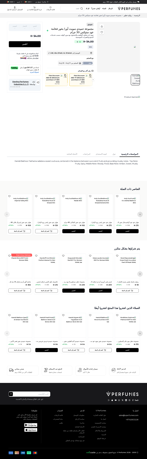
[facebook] (133, 400)
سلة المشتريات (58, 419)
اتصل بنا (103, 419)
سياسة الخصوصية (100, 423)
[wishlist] (9, 195)
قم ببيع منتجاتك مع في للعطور (75, 441)
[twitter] (122, 400)
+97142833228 (132, 420)
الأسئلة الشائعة (79, 427)
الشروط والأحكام (100, 431)
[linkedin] (126, 400)
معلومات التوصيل (78, 415)
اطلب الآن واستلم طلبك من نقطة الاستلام (73, 432)
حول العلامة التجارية (99, 415)
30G (90, 47)
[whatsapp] (119, 400)
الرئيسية (137, 15)
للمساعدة (81, 437)
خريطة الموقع (101, 438)
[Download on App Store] (25, 430)
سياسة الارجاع (79, 419)
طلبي (61, 423)
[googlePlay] (109, 400)
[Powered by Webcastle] (91, 452)
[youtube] (116, 400)
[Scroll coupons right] (93, 79)
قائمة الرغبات (58, 415)
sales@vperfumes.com (128, 415)
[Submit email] (11, 394)
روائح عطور (128, 15)
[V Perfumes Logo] (129, 8)
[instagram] (129, 400)
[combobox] (28, 2)
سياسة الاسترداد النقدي (98, 427)
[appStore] (112, 400)
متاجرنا (82, 423)
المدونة (103, 434)
